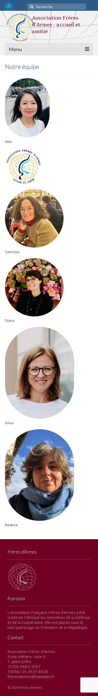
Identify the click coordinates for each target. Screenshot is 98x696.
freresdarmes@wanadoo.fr (31, 676)
